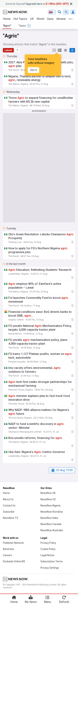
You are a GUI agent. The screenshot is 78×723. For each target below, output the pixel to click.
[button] (17, 50)
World (40, 19)
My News (31, 602)
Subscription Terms (51, 561)
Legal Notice (47, 555)
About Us (8, 499)
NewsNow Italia (49, 517)
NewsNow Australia (51, 530)
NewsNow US (48, 499)
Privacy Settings (49, 567)
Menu (47, 602)
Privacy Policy (48, 542)
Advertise (8, 549)
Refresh (64, 602)
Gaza (50, 19)
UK (32, 19)
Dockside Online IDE (14, 561)
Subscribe (8, 511)
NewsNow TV (10, 517)
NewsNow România (51, 511)
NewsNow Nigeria (50, 505)
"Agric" (7, 25)
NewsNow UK (48, 493)
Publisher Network (13, 542)
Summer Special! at (37, 3)
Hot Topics (20, 19)
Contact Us (9, 505)
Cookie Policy (48, 549)
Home (7, 19)
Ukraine (61, 19)
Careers (7, 555)
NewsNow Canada (50, 524)
